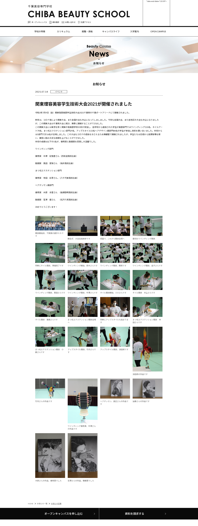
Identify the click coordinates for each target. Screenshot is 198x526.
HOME (30, 504)
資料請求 (55, 22)
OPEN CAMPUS (158, 31)
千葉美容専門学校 (40, 6)
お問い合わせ (70, 22)
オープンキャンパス (39, 22)
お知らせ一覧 (42, 504)
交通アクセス (86, 22)
